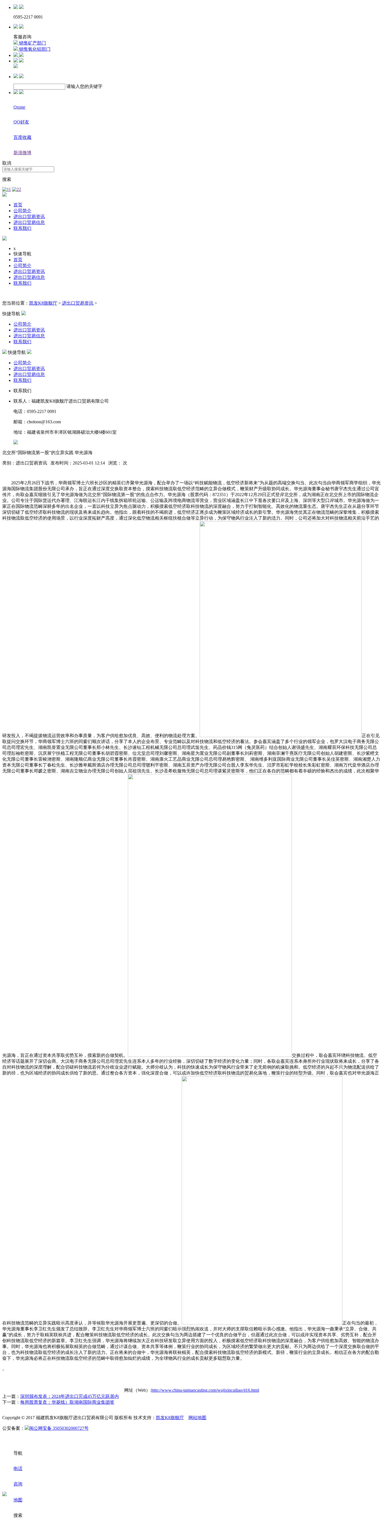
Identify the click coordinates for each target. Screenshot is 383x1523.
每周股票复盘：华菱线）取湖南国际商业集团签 (67, 1402)
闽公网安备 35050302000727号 (59, 1428)
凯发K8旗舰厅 (43, 303)
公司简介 (22, 210)
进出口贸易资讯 (29, 216)
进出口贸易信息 (29, 222)
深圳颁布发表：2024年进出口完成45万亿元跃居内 (69, 1396)
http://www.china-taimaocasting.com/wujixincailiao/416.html (205, 1390)
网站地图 (197, 1417)
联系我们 (22, 228)
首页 (17, 204)
